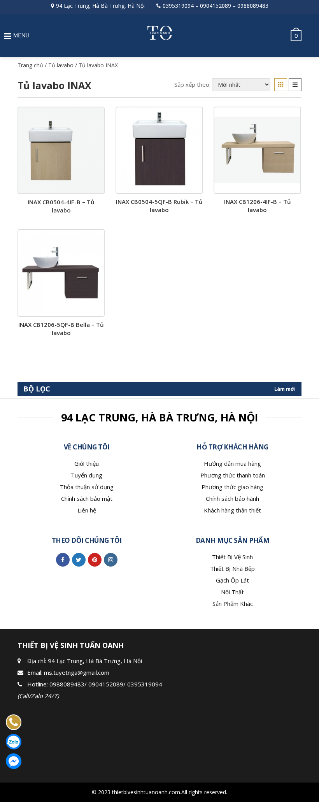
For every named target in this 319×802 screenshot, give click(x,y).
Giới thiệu (86, 463)
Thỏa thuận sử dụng (87, 487)
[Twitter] (79, 559)
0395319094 (178, 5)
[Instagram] (110, 559)
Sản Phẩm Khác (232, 603)
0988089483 (252, 5)
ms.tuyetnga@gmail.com (76, 672)
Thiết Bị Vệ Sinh (232, 557)
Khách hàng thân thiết (232, 510)
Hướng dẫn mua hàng (232, 463)
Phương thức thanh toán (232, 475)
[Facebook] (63, 559)
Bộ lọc (36, 388)
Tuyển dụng (86, 475)
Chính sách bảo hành (232, 498)
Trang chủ (30, 65)
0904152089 (215, 5)
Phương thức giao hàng (232, 487)
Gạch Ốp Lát (232, 580)
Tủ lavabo (61, 65)
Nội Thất (232, 592)
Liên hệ (86, 510)
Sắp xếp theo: (192, 84)
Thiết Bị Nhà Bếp (232, 568)
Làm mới (285, 388)
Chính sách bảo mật (86, 498)
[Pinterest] (95, 559)
